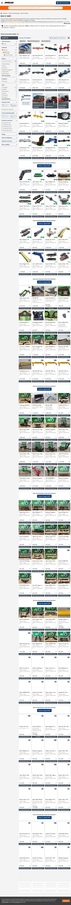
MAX (11, 104)
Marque (4, 58)
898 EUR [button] (61, 214)
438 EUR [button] (34, 189)
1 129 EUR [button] (22, 271)
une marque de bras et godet (14, 22)
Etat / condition (6, 144)
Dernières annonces (7, 120)
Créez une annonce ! (64, 3)
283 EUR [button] (34, 783)
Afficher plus (67, 23)
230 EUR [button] (61, 271)
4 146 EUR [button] (35, 131)
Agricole (5, 13)
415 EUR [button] (61, 758)
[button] (9, 37)
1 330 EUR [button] (35, 413)
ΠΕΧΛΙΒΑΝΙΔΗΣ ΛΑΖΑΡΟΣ (64, 332)
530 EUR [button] (61, 569)
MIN (2, 104)
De (2, 115)
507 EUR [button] (61, 413)
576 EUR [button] (47, 189)
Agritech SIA (38, 415)
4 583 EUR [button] (48, 131)
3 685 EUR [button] (22, 131)
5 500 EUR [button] (48, 413)
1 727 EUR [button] (35, 461)
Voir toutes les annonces (26, 103)
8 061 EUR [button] (35, 87)
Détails (3, 134)
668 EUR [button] (34, 247)
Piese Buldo (38, 736)
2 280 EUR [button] (61, 437)
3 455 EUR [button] (35, 63)
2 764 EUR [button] (61, 63)
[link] (25, 48)
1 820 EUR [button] (22, 486)
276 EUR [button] (21, 354)
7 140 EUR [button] (22, 155)
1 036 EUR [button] (61, 189)
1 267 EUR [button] (61, 131)
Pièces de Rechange (14, 13)
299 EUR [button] (47, 700)
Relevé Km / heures (7, 141)
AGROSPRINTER (64, 892)
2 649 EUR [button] (22, 189)
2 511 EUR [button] (35, 486)
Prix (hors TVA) (6, 102)
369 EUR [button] (47, 330)
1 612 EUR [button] (22, 651)
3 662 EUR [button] (35, 271)
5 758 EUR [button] (48, 63)
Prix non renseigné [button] (48, 305)
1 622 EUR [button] (35, 306)
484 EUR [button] (47, 437)
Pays (3, 85)
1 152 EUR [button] (35, 354)
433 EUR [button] (61, 330)
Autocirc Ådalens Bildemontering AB (39, 308)
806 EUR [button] (21, 214)
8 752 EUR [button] (35, 379)
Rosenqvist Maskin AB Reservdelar (39, 809)
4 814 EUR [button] (22, 306)
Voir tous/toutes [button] (6, 75)
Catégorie (4, 47)
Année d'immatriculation (8, 113)
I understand (66, 900)
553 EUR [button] (47, 783)
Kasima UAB (51, 308)
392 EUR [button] (47, 807)
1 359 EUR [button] (61, 247)
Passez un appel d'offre (44, 166)
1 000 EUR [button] (22, 63)
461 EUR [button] (21, 569)
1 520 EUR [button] (48, 247)
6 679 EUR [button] (22, 87)
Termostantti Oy (25, 65)
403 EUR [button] (61, 593)
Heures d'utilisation (7, 137)
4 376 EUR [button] (48, 87)
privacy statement (16, 902)
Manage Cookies (5, 902)
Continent (4, 79)
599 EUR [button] (34, 214)
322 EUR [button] (34, 676)
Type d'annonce (6, 41)
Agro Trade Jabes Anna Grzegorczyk (39, 65)
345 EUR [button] (47, 271)
